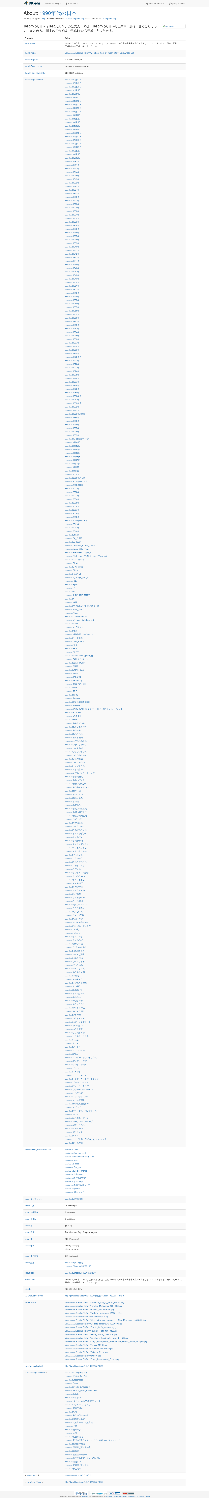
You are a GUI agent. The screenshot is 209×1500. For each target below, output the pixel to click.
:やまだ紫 (73, 1014)
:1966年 (72, 339)
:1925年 (72, 193)
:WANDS (72, 705)
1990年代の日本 (58, 12)
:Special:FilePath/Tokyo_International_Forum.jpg (92, 1359)
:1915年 (72, 175)
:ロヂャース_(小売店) (78, 1404)
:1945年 (72, 264)
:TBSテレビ (74, 680)
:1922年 (72, 182)
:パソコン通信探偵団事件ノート (83, 1401)
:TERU (71, 687)
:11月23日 (73, 108)
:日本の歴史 (74, 1262)
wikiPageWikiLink (34, 79)
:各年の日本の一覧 (77, 1415)
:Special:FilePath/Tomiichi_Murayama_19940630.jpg (93, 1305)
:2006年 (72, 506)
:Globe (71, 570)
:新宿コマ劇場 (75, 1443)
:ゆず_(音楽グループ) (78, 1021)
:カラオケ (73, 1114)
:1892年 (72, 161)
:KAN (71, 602)
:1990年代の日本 (78, 1475)
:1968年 (72, 346)
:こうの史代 (74, 858)
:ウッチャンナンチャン (79, 1089)
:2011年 (72, 524)
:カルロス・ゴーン (77, 1117)
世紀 (29, 1205)
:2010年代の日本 (76, 520)
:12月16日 (73, 140)
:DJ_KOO (73, 541)
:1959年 (72, 314)
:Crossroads (74, 1379)
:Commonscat (75, 1153)
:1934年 (72, 225)
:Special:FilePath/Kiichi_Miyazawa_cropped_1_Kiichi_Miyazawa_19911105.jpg (105, 1320)
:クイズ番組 (74, 1142)
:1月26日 (72, 463)
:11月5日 (72, 122)
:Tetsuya (72, 698)
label (28, 1289)
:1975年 (72, 374)
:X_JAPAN (73, 712)
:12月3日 (72, 154)
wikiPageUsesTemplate (38, 1149)
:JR (70, 591)
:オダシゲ (73, 1107)
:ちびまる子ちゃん (77, 922)
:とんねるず (74, 940)
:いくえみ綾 (74, 748)
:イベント (73, 1071)
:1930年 (72, 211)
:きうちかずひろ (76, 833)
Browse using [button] (53, 3)
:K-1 (70, 598)
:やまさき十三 (75, 1007)
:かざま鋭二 (74, 819)
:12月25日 (73, 147)
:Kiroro (71, 612)
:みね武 (72, 975)
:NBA (71, 630)
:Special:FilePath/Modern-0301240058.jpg (89, 1348)
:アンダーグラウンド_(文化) (81, 1057)
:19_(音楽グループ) (77, 438)
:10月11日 (73, 79)
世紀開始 (31, 1212)
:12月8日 (72, 157)
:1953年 (72, 292)
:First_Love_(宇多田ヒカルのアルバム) (86, 556)
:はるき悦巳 (74, 957)
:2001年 (72, 488)
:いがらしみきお (76, 740)
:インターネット (76, 1075)
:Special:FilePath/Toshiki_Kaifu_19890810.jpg (90, 1327)
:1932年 (72, 218)
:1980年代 (73, 396)
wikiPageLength (33, 66)
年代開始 (31, 1255)
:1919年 (72, 179)
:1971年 (72, 360)
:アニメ (72, 1053)
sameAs (32, 1475)
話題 (29, 1262)
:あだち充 (73, 730)
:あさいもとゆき (76, 726)
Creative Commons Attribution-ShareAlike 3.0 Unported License (128, 1496)
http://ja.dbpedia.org (75, 18)
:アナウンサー (75, 1050)
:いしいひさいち (76, 751)
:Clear (72, 1149)
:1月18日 (72, 456)
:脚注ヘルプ (74, 1192)
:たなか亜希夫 (75, 908)
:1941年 (72, 250)
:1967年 (72, 342)
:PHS (71, 648)
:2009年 (72, 513)
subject (29, 1272)
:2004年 (72, 499)
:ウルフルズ (74, 1093)
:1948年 (72, 275)
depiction (30, 1302)
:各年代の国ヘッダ (77, 1185)
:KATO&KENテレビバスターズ (82, 605)
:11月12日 (73, 97)
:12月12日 (73, 136)
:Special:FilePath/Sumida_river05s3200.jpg (89, 1309)
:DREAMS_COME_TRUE (80, 545)
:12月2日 (72, 150)
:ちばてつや (74, 918)
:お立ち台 (73, 804)
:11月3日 (72, 118)
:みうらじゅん (75, 968)
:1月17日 (72, 452)
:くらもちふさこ (76, 847)
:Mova (71, 623)
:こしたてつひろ (76, 861)
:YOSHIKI (73, 716)
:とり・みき (74, 936)
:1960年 (72, 317)
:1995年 (72, 420)
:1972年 (72, 364)
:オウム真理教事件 (77, 1103)
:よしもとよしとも (77, 1036)
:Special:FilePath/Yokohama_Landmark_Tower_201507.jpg (96, 1337)
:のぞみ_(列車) (75, 954)
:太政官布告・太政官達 (79, 1422)
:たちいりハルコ (76, 904)
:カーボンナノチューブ (79, 1121)
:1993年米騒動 (75, 413)
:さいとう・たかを (77, 872)
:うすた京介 (74, 769)
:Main (71, 1160)
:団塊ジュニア (75, 1418)
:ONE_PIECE (74, 641)
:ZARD (71, 719)
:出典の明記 (74, 1174)
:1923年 (72, 186)
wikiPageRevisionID (35, 72)
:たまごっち (74, 911)
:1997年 (72, 428)
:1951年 (72, 285)
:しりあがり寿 (75, 897)
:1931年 (72, 214)
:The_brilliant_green (77, 701)
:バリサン (73, 1397)
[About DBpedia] (32, 3)
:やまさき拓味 (75, 1011)
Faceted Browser (156, 3)
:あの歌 (72, 1393)
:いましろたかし (76, 762)
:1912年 (72, 168)
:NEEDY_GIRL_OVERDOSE (81, 1390)
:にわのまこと (75, 950)
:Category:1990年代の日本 (80, 1272)
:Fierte (71, 1383)
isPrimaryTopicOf (34, 1365)
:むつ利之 (73, 986)
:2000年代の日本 (76, 481)
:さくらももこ (75, 879)
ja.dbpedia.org (109, 18)
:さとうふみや (75, 890)
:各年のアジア (75, 1177)
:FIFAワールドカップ (78, 552)
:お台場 (72, 801)
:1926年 (72, 196)
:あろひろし (74, 733)
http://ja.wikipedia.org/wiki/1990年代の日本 (84, 1365)
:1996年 (72, 424)
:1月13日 (72, 449)
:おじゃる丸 (74, 797)
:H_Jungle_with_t (76, 577)
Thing (42, 18)
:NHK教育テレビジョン (79, 634)
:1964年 (72, 332)
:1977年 (72, 381)
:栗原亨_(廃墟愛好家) (78, 1447)
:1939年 (72, 243)
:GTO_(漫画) (74, 566)
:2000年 (72, 474)
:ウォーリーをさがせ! (78, 1085)
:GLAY (71, 563)
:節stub (72, 1188)
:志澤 (71, 1433)
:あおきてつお (75, 723)
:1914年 (72, 172)
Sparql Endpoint (178, 3)
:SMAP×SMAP (75, 669)
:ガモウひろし (75, 1125)
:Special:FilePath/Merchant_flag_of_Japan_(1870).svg (94, 1302)
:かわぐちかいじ (76, 829)
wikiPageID (31, 59)
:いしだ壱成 (74, 758)
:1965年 (72, 335)
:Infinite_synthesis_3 (78, 1386)
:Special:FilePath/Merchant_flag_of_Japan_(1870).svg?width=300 (99, 52)
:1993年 (72, 410)
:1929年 (72, 207)
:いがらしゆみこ (76, 744)
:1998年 (72, 431)
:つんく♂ (72, 932)
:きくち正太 (74, 836)
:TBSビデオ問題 (76, 684)
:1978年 (72, 385)
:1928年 (72, 204)
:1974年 (72, 371)
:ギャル (72, 1135)
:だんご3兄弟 (74, 915)
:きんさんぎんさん (77, 844)
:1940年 (72, 246)
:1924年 (72, 189)
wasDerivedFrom (34, 1295)
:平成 (71, 1425)
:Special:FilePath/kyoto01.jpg (83, 1355)
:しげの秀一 (74, 893)
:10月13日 (73, 83)
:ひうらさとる (75, 961)
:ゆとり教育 (74, 1028)
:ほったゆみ (74, 964)
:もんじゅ (73, 996)
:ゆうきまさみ (75, 1018)
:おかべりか (74, 794)
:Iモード (72, 588)
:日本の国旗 (74, 1198)
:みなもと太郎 (75, 972)
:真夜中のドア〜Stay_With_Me (82, 1457)
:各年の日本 (74, 1181)
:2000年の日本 (75, 477)
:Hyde (71, 584)
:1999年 (72, 435)
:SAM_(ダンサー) (76, 659)
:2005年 (72, 502)
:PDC (71, 644)
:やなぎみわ (74, 1000)
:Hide (71, 580)
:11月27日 (73, 111)
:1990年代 (73, 403)
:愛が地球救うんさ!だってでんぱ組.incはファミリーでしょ (94, 1440)
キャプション (33, 1198)
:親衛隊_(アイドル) (77, 1465)
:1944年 (72, 260)
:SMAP (71, 666)
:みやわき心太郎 (76, 982)
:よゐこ (72, 1039)
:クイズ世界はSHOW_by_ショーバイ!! (85, 1139)
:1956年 (72, 303)
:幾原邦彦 (73, 1429)
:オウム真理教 (75, 1100)
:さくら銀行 (74, 883)
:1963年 (72, 328)
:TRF (71, 691)
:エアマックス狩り (77, 1096)
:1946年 (72, 268)
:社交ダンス (74, 1461)
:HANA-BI (73, 573)
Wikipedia (85, 1496)
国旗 (29, 1232)
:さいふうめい (75, 876)
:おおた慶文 (74, 776)
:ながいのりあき (76, 947)
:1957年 (72, 307)
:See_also (73, 1167)
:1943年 (72, 257)
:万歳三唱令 (74, 1408)
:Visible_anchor (76, 1170)
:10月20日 (73, 86)
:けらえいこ (74, 854)
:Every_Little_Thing (77, 548)
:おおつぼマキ (75, 780)
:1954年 (72, 296)
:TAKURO (73, 676)
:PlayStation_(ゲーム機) (79, 655)
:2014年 (72, 531)
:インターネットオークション (82, 1078)
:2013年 (72, 527)
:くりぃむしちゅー (77, 851)
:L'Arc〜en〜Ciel (76, 616)
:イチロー (73, 1068)
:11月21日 (73, 104)
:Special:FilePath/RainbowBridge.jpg (86, 1352)
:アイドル (73, 1046)
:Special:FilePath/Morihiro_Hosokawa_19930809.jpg (93, 1323)
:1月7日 (72, 470)
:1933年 (72, 221)
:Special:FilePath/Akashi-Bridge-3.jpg (86, 1316)
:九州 (71, 1411)
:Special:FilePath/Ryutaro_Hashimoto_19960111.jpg (93, 1313)
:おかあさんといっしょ (79, 787)
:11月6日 (72, 125)
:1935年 (72, 228)
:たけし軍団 (74, 900)
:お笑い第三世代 (76, 808)
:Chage (72, 534)
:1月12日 (72, 445)
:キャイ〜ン (74, 1128)
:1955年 (72, 300)
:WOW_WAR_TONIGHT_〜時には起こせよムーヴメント (94, 708)
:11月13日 (73, 100)
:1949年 (72, 278)
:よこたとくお (75, 1032)
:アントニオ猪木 (76, 1064)
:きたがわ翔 (74, 840)
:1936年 (72, 232)
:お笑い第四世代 (76, 815)
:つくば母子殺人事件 (78, 925)
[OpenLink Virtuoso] (81, 1493)
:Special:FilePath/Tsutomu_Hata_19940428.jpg (91, 1330)
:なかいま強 (74, 943)
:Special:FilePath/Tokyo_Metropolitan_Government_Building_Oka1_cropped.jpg (106, 1341)
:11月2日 (72, 115)
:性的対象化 (74, 1436)
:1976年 (72, 378)
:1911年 (72, 164)
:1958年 (72, 310)
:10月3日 (72, 90)
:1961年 (72, 321)
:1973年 (72, 367)
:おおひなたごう (76, 783)
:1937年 (72, 236)
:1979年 (72, 388)
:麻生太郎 (73, 1468)
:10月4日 (72, 93)
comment (30, 1279)
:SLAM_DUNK (75, 662)
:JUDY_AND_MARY (77, 595)
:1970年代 (73, 356)
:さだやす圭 (74, 886)
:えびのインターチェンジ (80, 772)
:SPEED (72, 673)
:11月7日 (72, 129)
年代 (29, 1245)
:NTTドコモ (74, 637)
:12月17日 (73, 143)
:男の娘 (72, 1450)
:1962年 (72, 324)
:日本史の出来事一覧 (78, 1266)
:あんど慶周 (74, 737)
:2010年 (72, 516)
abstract (30, 43)
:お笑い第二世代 (76, 812)
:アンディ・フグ (76, 1061)
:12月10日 (73, 132)
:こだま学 (73, 868)
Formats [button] (72, 3)
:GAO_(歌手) (74, 559)
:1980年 (72, 392)
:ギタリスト (74, 1132)
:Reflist (72, 1163)
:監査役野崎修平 (76, 1454)
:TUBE (71, 694)
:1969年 (72, 349)
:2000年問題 (74, 484)
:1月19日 (72, 460)
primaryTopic (34, 1482)
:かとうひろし (75, 826)
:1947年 (72, 271)
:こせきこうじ (75, 865)
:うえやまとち (75, 765)
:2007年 (72, 509)
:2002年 (72, 492)
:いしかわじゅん (76, 755)
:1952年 (72, 289)
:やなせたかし (75, 1004)
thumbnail (30, 52)
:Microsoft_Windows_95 (79, 620)
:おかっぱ (73, 790)
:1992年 (72, 406)
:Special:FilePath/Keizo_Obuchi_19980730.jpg (91, 1334)
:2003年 (72, 495)
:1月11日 (72, 442)
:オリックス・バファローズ (81, 1110)
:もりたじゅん (75, 993)
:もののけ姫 (74, 989)
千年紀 (30, 1218)
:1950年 (72, 282)
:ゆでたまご (74, 1025)
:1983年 (72, 399)
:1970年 (72, 353)
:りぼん (72, 1043)
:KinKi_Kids (73, 609)
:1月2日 (72, 467)
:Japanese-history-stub (79, 1156)
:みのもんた (74, 979)
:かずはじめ (74, 822)
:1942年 (72, 253)
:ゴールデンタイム (77, 1082)
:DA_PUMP (73, 538)
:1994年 (72, 417)
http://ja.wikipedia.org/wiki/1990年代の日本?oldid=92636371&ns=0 (94, 1295)
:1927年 (72, 200)
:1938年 (72, 239)
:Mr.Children (74, 627)
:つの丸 (72, 929)
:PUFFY (72, 652)
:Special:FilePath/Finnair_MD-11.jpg (86, 1345)
